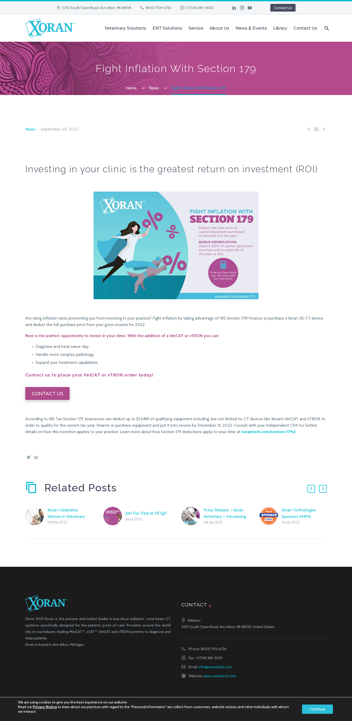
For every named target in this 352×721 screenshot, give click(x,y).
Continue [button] (317, 709)
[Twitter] (29, 457)
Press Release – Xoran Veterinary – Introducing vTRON (225, 516)
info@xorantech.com (215, 667)
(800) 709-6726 (158, 7)
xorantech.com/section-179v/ (268, 431)
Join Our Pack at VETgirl (146, 513)
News (30, 129)
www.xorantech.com (219, 676)
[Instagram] (242, 8)
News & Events (251, 28)
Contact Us (283, 7)
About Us (219, 28)
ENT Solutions (167, 28)
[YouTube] (250, 8)
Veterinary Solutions (125, 28)
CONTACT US (47, 393)
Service (195, 28)
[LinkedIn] (234, 8)
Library (280, 28)
